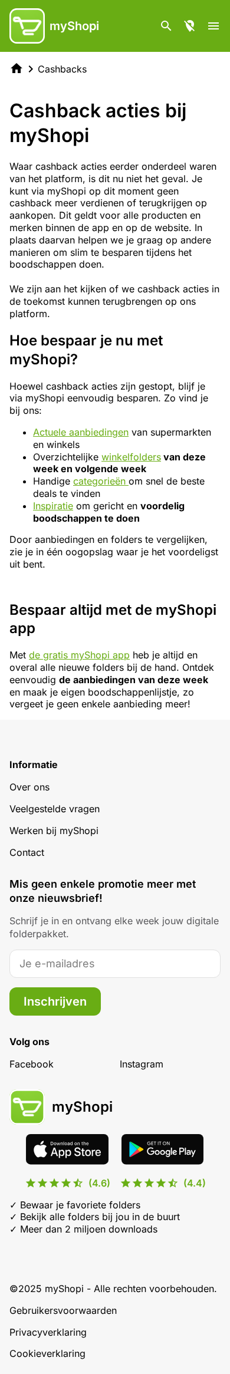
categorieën (101, 481)
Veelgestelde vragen (54, 809)
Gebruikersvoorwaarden (63, 1310)
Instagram (141, 1064)
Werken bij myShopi (53, 830)
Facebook (31, 1064)
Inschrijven (55, 1001)
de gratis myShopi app (79, 655)
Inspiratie (53, 506)
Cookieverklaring (47, 1353)
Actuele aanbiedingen (81, 432)
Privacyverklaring (48, 1332)
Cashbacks (62, 69)
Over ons (29, 787)
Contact (26, 852)
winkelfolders (131, 457)
